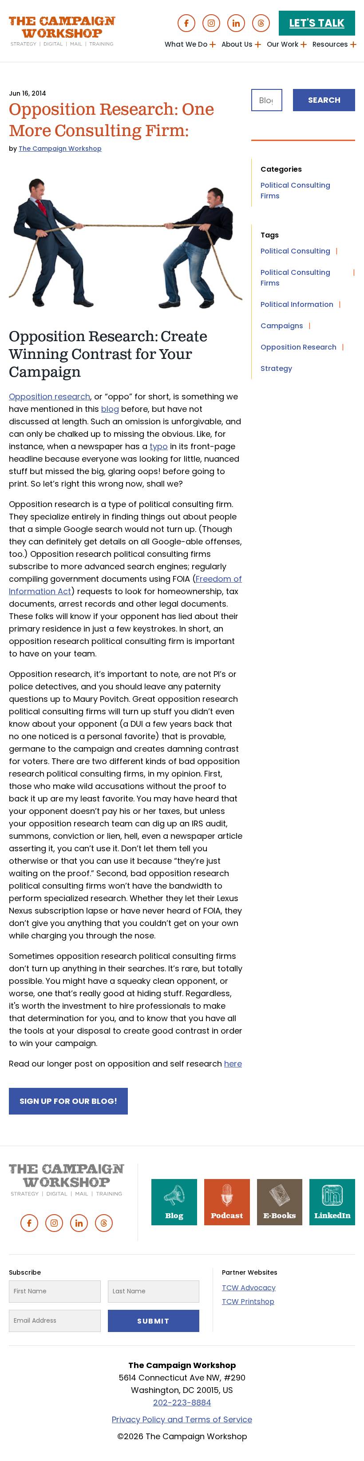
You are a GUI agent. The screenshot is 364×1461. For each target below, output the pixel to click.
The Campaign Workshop (60, 148)
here (233, 1063)
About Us (237, 44)
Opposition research (49, 396)
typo (159, 446)
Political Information (297, 304)
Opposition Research (298, 347)
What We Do (186, 44)
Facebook (186, 23)
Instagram (211, 23)
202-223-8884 (182, 1402)
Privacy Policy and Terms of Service (182, 1419)
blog (110, 409)
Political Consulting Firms (295, 190)
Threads (261, 23)
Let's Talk (316, 23)
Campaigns (282, 326)
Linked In (236, 23)
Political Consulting (295, 251)
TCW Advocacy (249, 1288)
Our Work (282, 44)
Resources (330, 44)
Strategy (276, 368)
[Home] (62, 31)
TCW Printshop (248, 1301)
